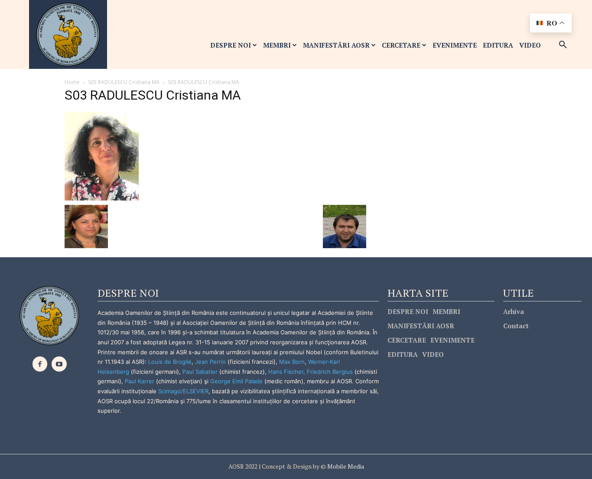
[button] (563, 45)
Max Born (292, 361)
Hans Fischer (285, 371)
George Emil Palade (236, 381)
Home (72, 82)
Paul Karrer (139, 381)
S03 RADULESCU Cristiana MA (123, 82)
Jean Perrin (211, 361)
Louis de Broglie (170, 361)
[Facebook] (40, 364)
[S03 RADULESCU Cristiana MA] (102, 155)
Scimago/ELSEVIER (183, 391)
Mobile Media (345, 466)
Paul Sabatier (200, 371)
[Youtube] (59, 364)
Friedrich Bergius (330, 371)
